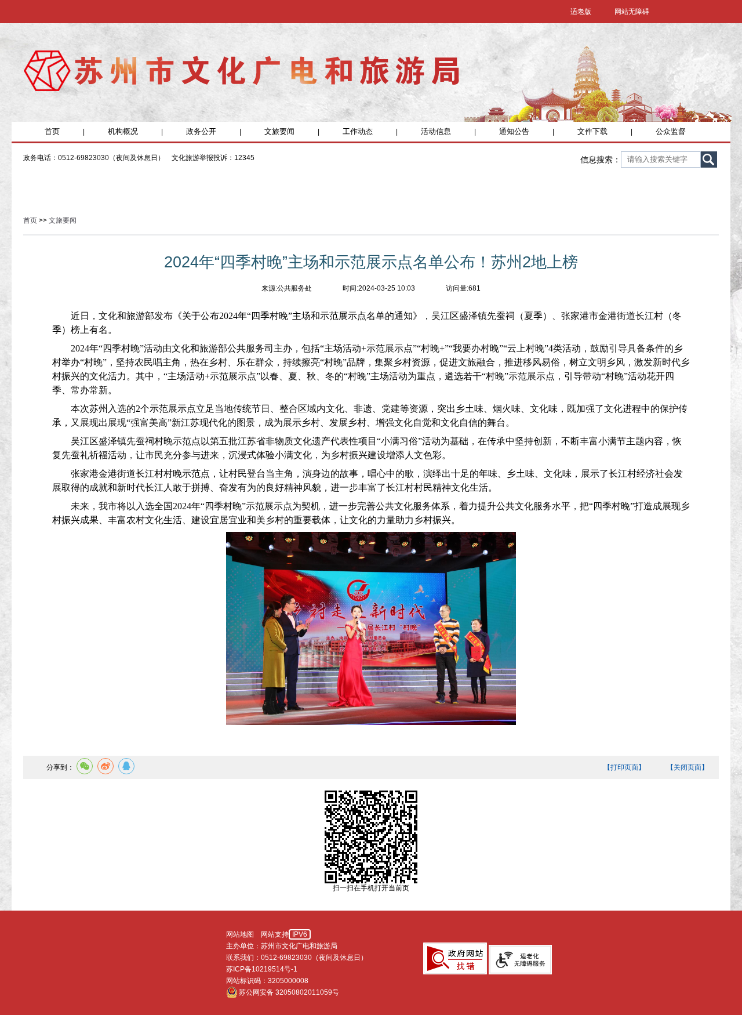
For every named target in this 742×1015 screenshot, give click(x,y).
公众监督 (671, 131)
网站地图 (240, 934)
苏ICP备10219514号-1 (261, 969)
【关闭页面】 (687, 767)
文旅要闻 (279, 131)
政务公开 (201, 131)
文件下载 (592, 131)
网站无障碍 (631, 12)
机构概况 (123, 131)
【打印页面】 (624, 767)
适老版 (580, 12)
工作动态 (358, 131)
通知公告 (514, 131)
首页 (52, 131)
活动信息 (436, 131)
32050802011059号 (307, 992)
